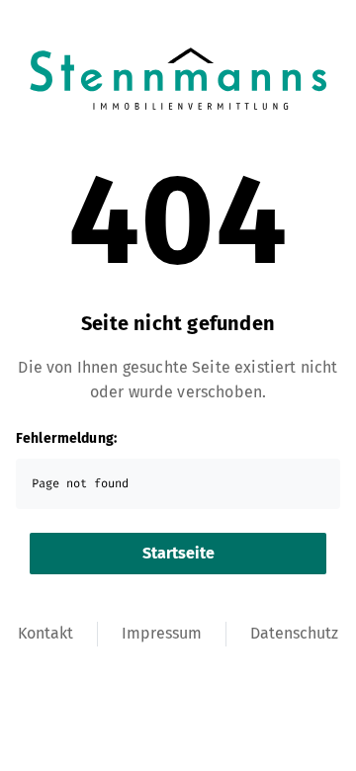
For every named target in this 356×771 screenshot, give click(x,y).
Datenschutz (294, 633)
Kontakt (45, 633)
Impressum (162, 633)
